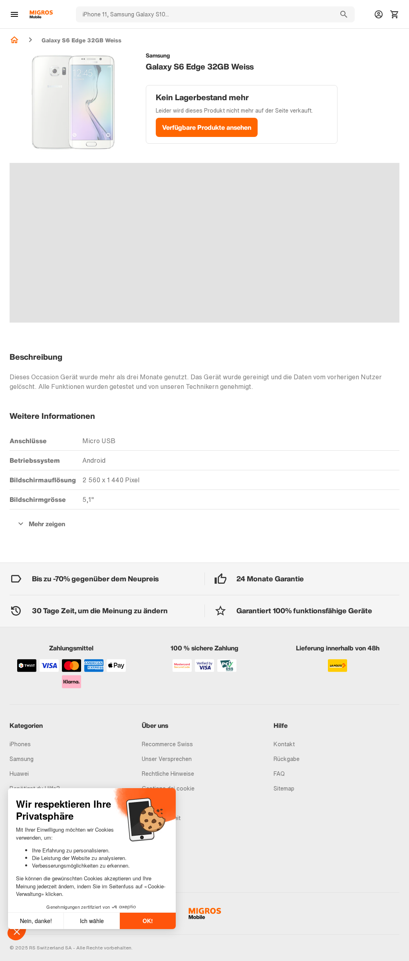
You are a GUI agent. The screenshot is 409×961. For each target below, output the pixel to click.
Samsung (22, 759)
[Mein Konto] (378, 14)
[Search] (344, 14)
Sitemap (284, 788)
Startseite (14, 40)
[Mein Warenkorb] (394, 14)
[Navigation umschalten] (14, 14)
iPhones (20, 744)
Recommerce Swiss (167, 744)
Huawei (19, 773)
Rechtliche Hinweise (168, 773)
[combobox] (204, 14)
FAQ (279, 773)
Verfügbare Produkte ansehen (206, 127)
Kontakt (284, 744)
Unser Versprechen (167, 759)
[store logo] (41, 14)
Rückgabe (287, 759)
